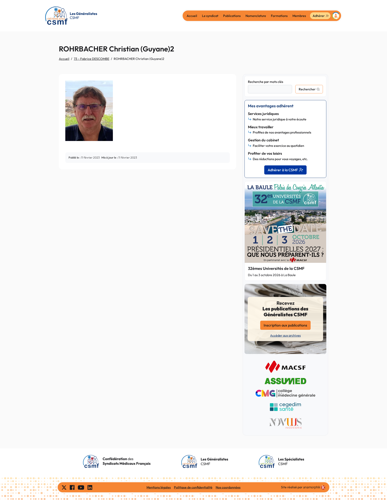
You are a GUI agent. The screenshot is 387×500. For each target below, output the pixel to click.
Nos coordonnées (228, 487)
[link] (314, 487)
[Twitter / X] (64, 487)
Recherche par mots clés (265, 82)
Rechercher (307, 89)
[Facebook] (72, 487)
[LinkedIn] (89, 487)
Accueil (192, 16)
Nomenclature (256, 16)
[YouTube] (81, 487)
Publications (232, 16)
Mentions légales (159, 487)
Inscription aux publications (285, 325)
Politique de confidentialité (193, 487)
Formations (279, 16)
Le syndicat (210, 16)
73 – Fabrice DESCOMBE (91, 59)
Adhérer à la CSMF (283, 170)
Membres (299, 16)
